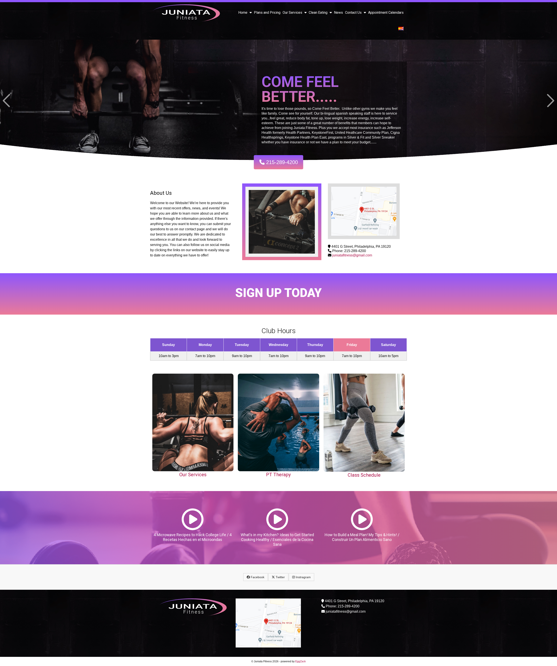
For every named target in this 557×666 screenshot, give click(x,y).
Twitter (280, 577)
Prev (6, 100)
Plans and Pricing (267, 12)
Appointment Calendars (386, 12)
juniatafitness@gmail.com (352, 255)
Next (550, 100)
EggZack (300, 661)
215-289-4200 (281, 162)
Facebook (257, 577)
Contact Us (353, 12)
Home (242, 12)
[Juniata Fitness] (186, 21)
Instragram (303, 577)
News (338, 12)
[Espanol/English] (401, 29)
